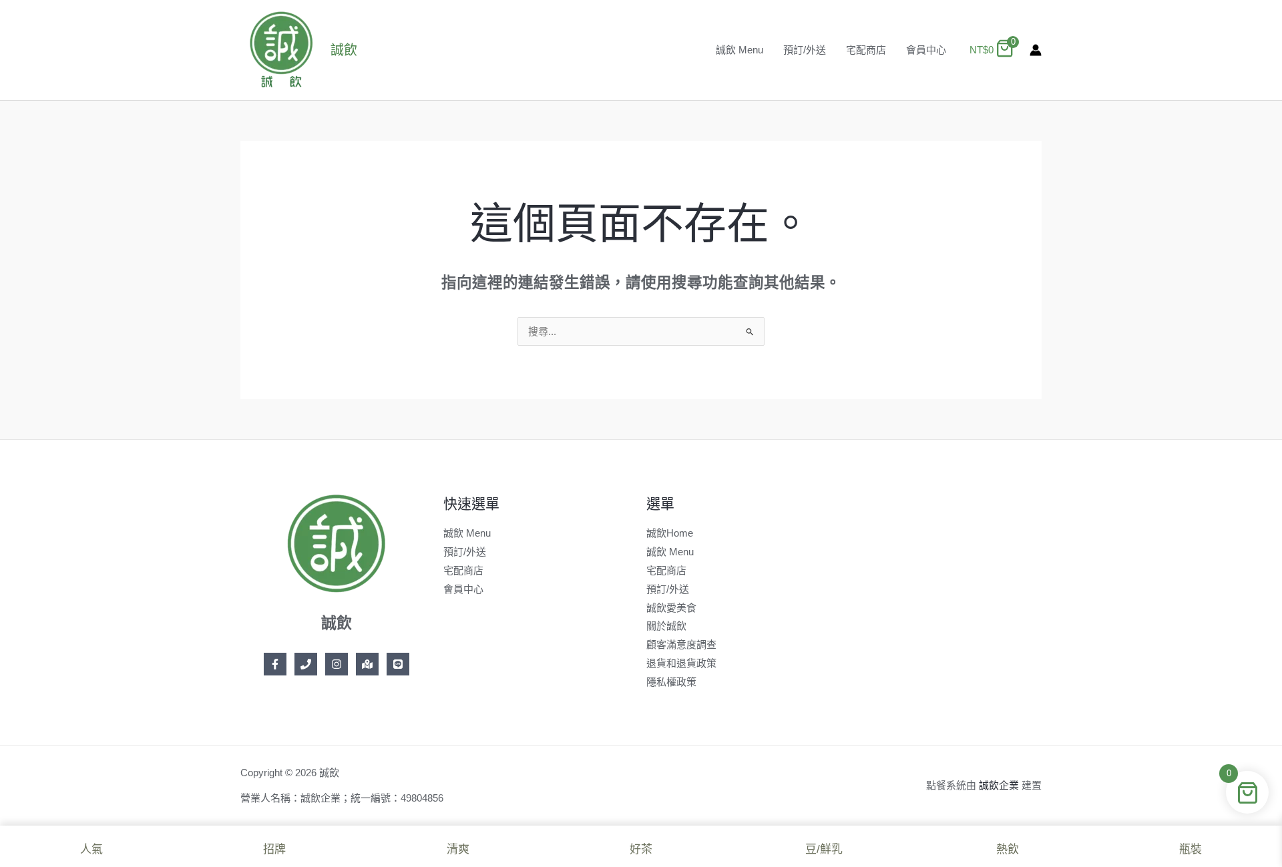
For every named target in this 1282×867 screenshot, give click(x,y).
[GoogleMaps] (367, 664)
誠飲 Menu (739, 49)
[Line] (398, 664)
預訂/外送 (804, 49)
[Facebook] (275, 664)
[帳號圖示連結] (1036, 50)
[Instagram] (336, 664)
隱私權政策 (671, 681)
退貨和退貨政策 (681, 663)
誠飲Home (669, 533)
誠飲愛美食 (671, 607)
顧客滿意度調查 (681, 644)
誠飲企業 (999, 785)
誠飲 (344, 50)
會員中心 (926, 49)
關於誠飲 (666, 625)
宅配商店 (866, 49)
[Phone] (305, 664)
